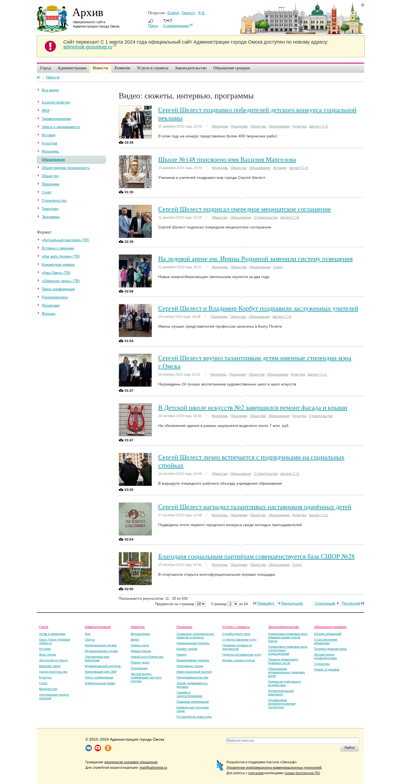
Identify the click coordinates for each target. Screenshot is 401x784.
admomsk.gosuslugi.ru (87, 47)
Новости (138, 627)
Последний (351, 603)
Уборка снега (140, 645)
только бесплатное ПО (302, 773)
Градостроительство (53, 671)
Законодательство (283, 627)
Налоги (181, 654)
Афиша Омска (141, 651)
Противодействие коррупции (97, 658)
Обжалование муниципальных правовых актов (286, 672)
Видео (135, 639)
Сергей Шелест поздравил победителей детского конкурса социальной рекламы (257, 113)
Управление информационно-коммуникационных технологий (274, 768)
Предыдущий (292, 603)
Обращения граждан (330, 627)
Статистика (322, 663)
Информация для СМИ (100, 671)
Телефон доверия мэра (330, 648)
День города (47, 654)
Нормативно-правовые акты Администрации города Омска (287, 637)
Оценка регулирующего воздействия (284, 683)
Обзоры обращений (327, 633)
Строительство (266, 217)
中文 (201, 13)
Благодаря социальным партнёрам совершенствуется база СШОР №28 (256, 556)
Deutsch (188, 13)
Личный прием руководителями (325, 656)
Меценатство (48, 688)
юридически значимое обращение (131, 762)
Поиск (153, 26)
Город (43, 627)
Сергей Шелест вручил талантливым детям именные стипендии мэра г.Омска (254, 361)
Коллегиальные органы (101, 645)
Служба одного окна (236, 633)
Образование (279, 126)
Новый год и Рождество (147, 656)
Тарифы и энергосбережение (189, 694)
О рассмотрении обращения (325, 641)
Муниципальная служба (101, 651)
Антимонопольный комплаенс (281, 692)
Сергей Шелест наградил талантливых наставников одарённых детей (254, 506)
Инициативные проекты (192, 660)
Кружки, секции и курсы (238, 660)
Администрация (97, 627)
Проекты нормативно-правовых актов (283, 661)
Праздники (239, 126)
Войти (362, 4)
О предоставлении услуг (239, 639)
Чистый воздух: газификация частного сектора (146, 677)
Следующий (325, 603)
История (279, 168)
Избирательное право (100, 683)
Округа (90, 639)
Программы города (189, 666)
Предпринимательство (192, 677)
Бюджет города (186, 648)
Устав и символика (52, 633)
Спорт (278, 267)
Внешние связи (49, 666)
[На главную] (38, 77)
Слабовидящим (176, 26)
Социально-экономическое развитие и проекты (195, 635)
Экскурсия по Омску (53, 660)
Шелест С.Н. (319, 126)
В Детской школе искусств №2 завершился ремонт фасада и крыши (252, 407)
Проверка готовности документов (237, 647)
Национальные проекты (193, 643)
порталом (256, 773)
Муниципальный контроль (103, 666)
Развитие (184, 627)
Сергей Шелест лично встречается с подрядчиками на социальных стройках (251, 461)
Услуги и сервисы (236, 627)
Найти (349, 748)
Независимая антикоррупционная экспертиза (281, 703)
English (173, 13)
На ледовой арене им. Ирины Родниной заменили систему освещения (255, 258)
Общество (258, 126)
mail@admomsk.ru (153, 768)
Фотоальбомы (140, 633)
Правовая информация (192, 701)
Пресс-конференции (99, 677)
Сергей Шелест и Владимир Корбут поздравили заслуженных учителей (258, 308)
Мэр (88, 633)
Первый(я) (266, 603)
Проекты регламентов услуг (241, 654)
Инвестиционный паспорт (194, 671)
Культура (300, 126)
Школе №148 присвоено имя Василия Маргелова (227, 159)
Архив (87, 11)
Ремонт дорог (140, 662)
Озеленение (139, 668)
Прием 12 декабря (326, 669)
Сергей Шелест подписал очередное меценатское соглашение (244, 208)
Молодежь (220, 126)
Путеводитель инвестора (193, 716)
